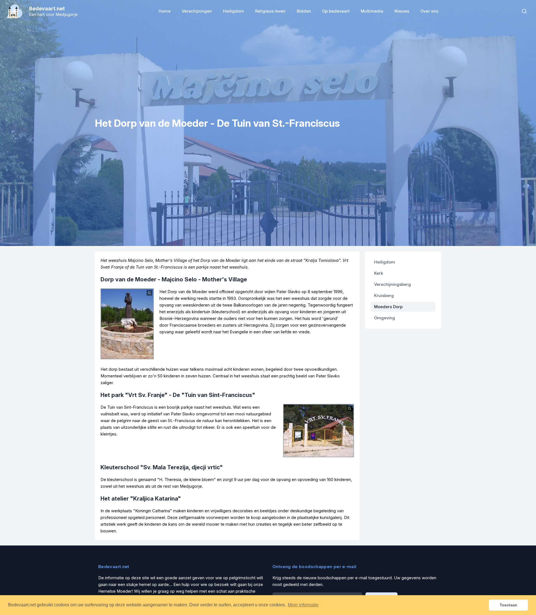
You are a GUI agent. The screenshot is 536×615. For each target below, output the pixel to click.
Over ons (429, 11)
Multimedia (372, 11)
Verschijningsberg (392, 284)
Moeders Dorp (388, 306)
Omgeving (384, 317)
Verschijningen (197, 11)
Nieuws (401, 11)
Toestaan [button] (508, 605)
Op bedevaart (336, 11)
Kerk (378, 273)
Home (165, 11)
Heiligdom (233, 11)
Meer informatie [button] (303, 604)
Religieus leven (270, 11)
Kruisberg (384, 295)
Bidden (304, 11)
